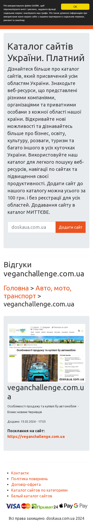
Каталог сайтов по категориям (39, 490)
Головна (16, 288)
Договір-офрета (26, 484)
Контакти (20, 473)
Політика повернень (29, 479)
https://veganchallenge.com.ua (36, 436)
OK (75, 6)
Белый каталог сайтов (31, 496)
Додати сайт (71, 227)
